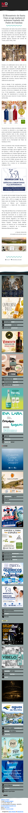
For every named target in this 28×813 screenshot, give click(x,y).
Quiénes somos (5, 799)
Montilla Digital (9, 801)
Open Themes (12, 811)
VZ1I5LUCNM (9, 809)
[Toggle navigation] (24, 3)
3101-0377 (6, 807)
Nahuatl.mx (20, 811)
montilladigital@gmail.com (8, 805)
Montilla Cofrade (17, 259)
